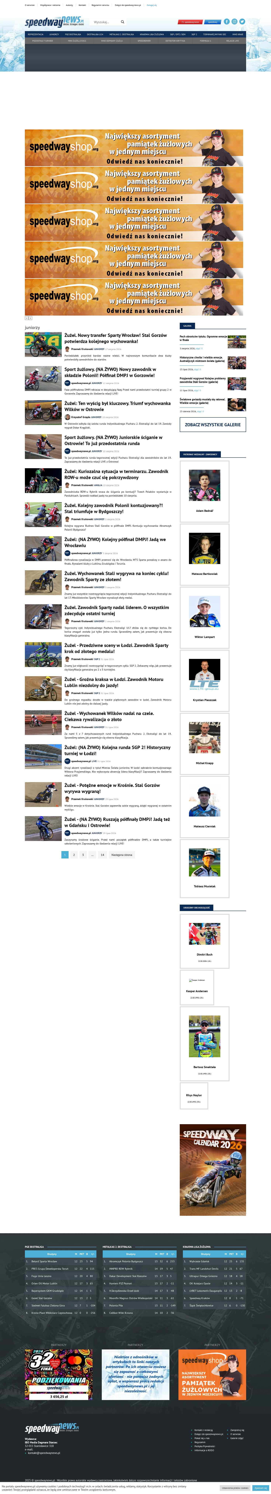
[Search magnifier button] (122, 21)
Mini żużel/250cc (77, 40)
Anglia (98, 485)
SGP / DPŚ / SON (177, 34)
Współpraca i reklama (50, 5)
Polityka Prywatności (204, 1446)
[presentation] (27, 318)
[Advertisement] (135, 102)
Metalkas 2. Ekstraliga (122, 34)
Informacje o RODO (204, 1450)
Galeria (187, 325)
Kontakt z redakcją (203, 1430)
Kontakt (82, 5)
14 (102, 855)
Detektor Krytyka (175, 40)
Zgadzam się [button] (261, 1488)
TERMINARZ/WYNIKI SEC (214, 34)
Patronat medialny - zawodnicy (200, 454)
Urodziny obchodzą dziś (196, 907)
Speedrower (144, 40)
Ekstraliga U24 (95, 34)
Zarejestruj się (237, 1430)
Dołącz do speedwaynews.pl (128, 5)
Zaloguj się (152, 5)
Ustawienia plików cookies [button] (235, 1488)
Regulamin (199, 1442)
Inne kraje (237, 34)
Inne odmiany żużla (112, 40)
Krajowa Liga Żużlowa (152, 34)
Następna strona (122, 855)
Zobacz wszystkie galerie (213, 425)
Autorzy (69, 5)
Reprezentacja (35, 34)
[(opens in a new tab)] (43, 379)
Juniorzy (54, 34)
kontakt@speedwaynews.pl (44, 1453)
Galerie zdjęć (237, 1438)
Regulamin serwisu (100, 5)
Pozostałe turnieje (42, 40)
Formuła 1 (205, 40)
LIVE (94, 761)
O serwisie (29, 5)
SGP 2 (194, 34)
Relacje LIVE (232, 40)
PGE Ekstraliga (73, 34)
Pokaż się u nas (201, 1438)
